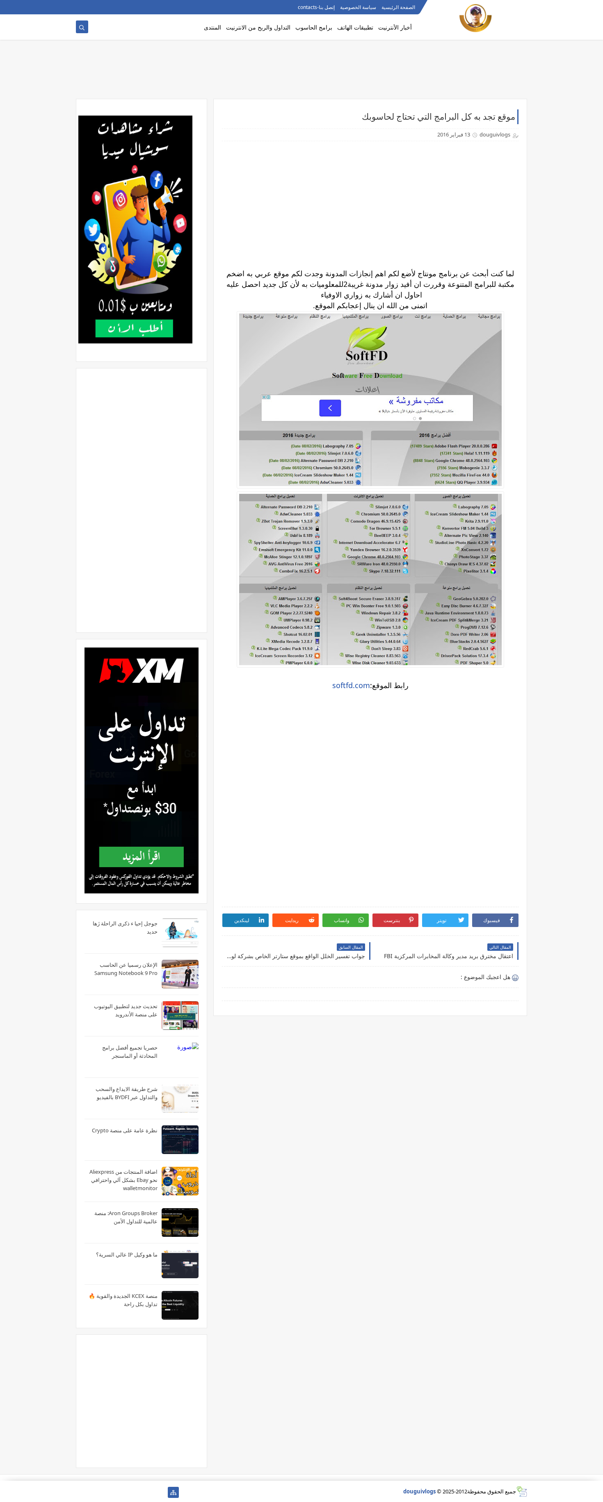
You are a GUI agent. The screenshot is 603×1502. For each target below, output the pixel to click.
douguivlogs (419, 1491)
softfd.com (351, 685)
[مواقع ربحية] (133, 1492)
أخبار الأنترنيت (395, 27)
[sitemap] (173, 1492)
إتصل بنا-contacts (316, 7)
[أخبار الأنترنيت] (94, 1492)
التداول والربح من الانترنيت (258, 27)
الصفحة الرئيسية (398, 7)
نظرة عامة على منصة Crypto (125, 1130)
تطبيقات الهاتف (355, 27)
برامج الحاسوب (313, 27)
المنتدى (212, 27)
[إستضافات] (120, 1492)
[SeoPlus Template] (521, 1491)
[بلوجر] (107, 1492)
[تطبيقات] (81, 1492)
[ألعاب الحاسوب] (147, 1492)
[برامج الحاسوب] (160, 1492)
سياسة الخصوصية (358, 7)
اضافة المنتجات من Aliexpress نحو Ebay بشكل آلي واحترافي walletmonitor (123, 1180)
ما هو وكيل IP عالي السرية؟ (127, 1254)
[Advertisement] (301, 72)
